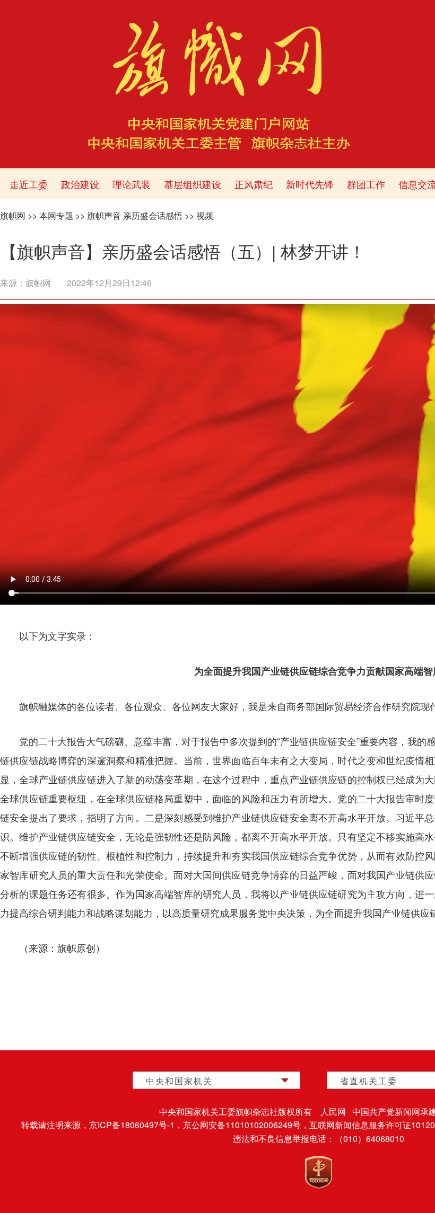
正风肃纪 (253, 184)
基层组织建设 (192, 184)
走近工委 (29, 184)
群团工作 (366, 184)
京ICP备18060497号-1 (132, 1125)
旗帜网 (12, 215)
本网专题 (56, 215)
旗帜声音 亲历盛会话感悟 (134, 215)
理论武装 (131, 184)
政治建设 (80, 184)
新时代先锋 (310, 184)
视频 (204, 215)
